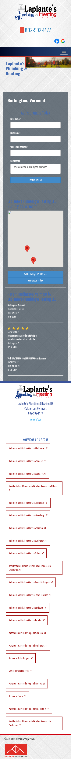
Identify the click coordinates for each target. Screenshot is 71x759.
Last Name (15, 133)
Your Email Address (19, 146)
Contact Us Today (35, 280)
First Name (15, 119)
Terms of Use (35, 419)
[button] (33, 261)
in (28, 448)
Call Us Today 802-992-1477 (35, 274)
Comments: (15, 160)
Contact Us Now (35, 179)
